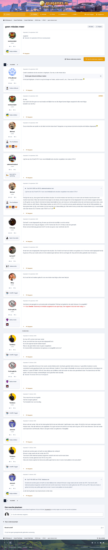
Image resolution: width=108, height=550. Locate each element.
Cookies (25, 547)
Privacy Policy (12, 547)
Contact (19, 547)
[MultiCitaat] (23, 90)
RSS (31, 547)
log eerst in (48, 509)
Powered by (97, 547)
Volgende (12, 64)
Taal (5, 547)
